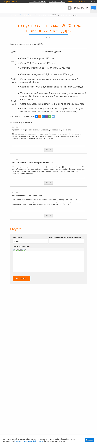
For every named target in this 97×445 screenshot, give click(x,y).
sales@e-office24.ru (37, 1)
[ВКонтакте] (36, 116)
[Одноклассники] (39, 116)
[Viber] (46, 116)
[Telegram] (53, 116)
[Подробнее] (48, 125)
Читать (48, 150)
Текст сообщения (21, 246)
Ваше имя (18, 237)
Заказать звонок (76, 1)
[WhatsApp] (49, 116)
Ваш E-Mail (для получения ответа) (65, 237)
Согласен (89, 440)
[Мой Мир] (43, 116)
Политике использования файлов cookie (28, 441)
